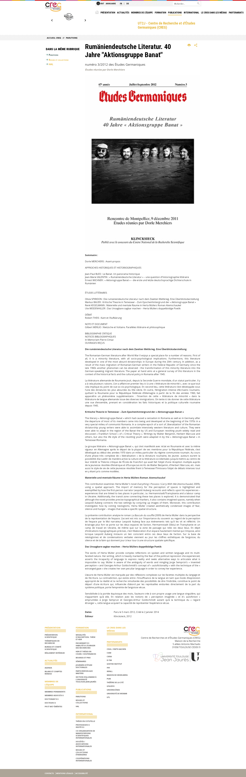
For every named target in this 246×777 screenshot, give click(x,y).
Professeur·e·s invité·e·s (83, 726)
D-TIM (109, 660)
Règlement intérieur (55, 653)
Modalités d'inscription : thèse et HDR (85, 637)
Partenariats (236, 12)
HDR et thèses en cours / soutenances (86, 652)
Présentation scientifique (51, 636)
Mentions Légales (64, 773)
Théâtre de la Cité (115, 682)
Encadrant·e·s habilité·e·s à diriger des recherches (85, 645)
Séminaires (81, 661)
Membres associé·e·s (54, 695)
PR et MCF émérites (53, 706)
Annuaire (111, 3)
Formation (160, 12)
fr (121, 3)
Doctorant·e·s (52, 699)
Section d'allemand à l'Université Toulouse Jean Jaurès (86, 679)
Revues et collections (58, 59)
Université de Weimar (117, 693)
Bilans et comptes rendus (53, 672)
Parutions (71, 37)
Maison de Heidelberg (117, 675)
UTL (108, 697)
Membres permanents (55, 692)
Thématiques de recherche (52, 642)
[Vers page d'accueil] (53, 7)
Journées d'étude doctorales (84, 666)
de (127, 3)
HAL (51, 64)
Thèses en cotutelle (85, 721)
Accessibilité (81, 773)
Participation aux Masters (84, 672)
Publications (175, 12)
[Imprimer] (189, 45)
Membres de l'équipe (142, 12)
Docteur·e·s (50, 703)
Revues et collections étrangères (82, 752)
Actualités (123, 12)
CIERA (109, 656)
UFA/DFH (110, 686)
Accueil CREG (54, 37)
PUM (109, 679)
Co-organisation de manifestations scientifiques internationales (85, 734)
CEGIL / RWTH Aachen (116, 649)
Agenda (48, 668)
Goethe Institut (114, 664)
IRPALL (110, 671)
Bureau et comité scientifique (53, 648)
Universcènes (113, 690)
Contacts (49, 773)
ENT (102, 3)
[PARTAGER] (196, 45)
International (191, 12)
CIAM (109, 653)
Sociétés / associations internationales (84, 744)
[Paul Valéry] (68, 16)
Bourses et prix (83, 657)
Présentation (108, 12)
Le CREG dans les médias (214, 12)
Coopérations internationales (84, 759)
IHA (108, 667)
